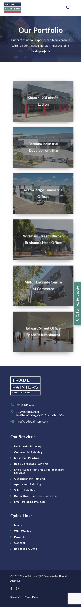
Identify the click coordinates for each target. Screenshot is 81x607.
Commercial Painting (28, 452)
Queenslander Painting (29, 478)
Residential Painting (27, 446)
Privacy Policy (31, 597)
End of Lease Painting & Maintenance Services (39, 471)
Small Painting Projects (30, 501)
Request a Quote (25, 548)
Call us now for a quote (77, 302)
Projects (20, 536)
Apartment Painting (27, 484)
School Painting (24, 490)
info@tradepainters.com (32, 421)
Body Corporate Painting (31, 463)
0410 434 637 (25, 405)
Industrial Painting (26, 457)
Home (18, 525)
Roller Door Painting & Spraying (35, 495)
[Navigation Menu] (75, 8)
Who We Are (22, 531)
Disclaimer (15, 597)
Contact (19, 542)
